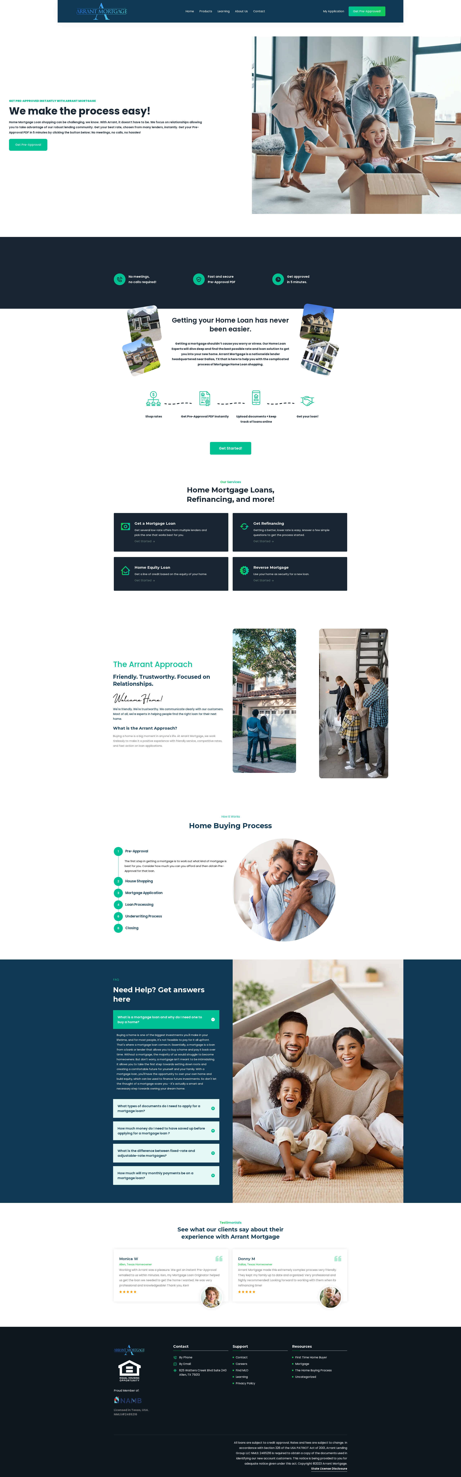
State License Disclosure (329, 1469)
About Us (241, 11)
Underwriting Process (139, 916)
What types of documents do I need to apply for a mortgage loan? (159, 1108)
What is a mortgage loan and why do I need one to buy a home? (160, 1019)
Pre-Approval (133, 851)
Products (205, 11)
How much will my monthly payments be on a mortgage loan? (155, 1175)
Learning (224, 11)
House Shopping (135, 881)
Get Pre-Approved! (367, 11)
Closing (127, 928)
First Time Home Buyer (311, 1357)
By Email (185, 1364)
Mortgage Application (140, 892)
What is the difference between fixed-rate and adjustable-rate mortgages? (156, 1153)
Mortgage (302, 1364)
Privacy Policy (245, 1383)
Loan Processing (135, 904)
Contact (259, 11)
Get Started (143, 541)
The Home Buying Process (313, 1370)
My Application (333, 11)
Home (189, 11)
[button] (28, 145)
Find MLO (242, 1370)
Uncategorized (305, 1377)
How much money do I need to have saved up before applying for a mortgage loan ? (161, 1130)
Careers (241, 1364)
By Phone (185, 1357)
